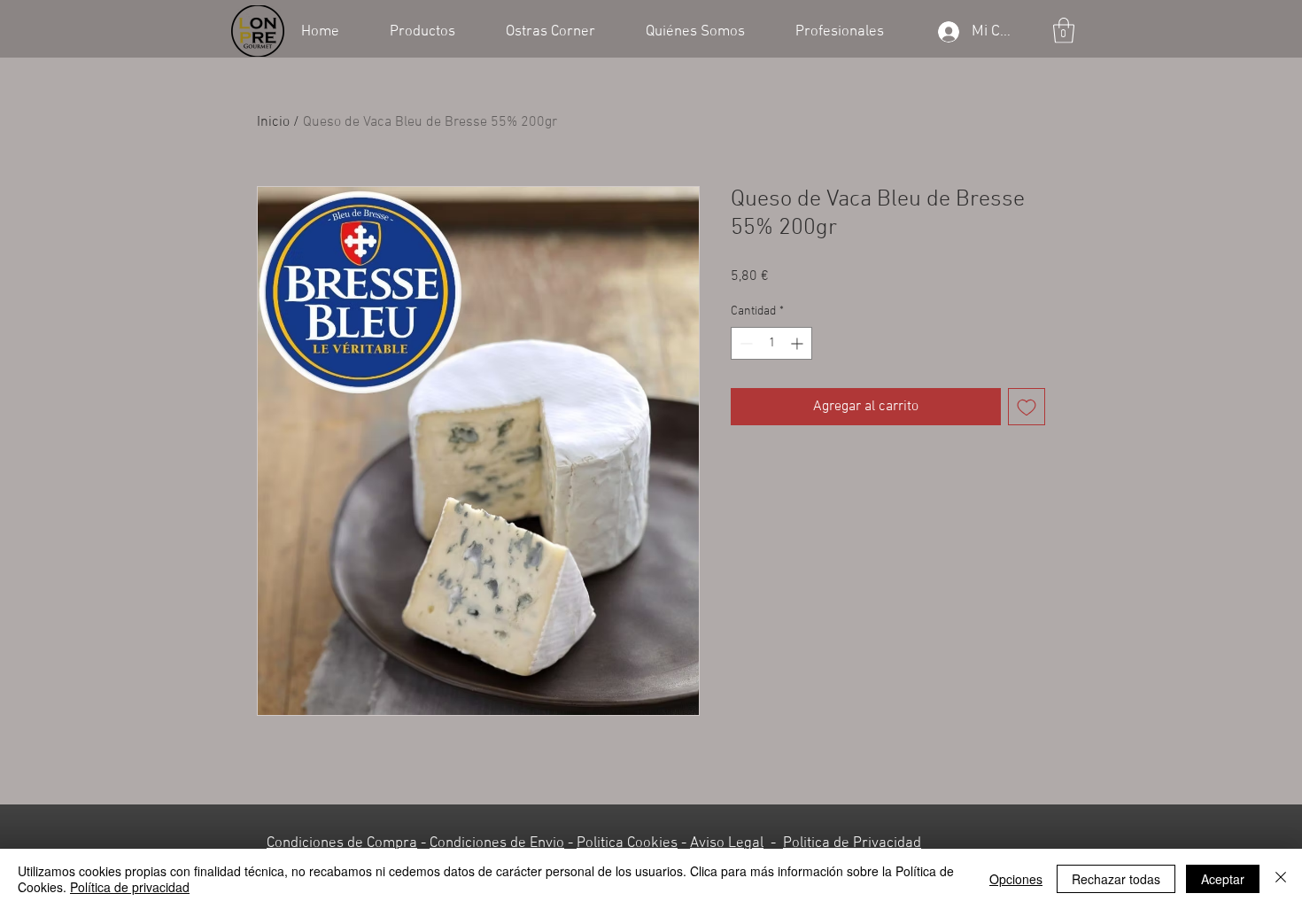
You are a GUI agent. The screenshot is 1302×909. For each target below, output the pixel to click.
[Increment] (798, 343)
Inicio (273, 122)
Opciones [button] (1015, 879)
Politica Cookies (627, 843)
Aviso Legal (726, 843)
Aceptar (1222, 879)
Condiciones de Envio (497, 843)
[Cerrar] (1280, 879)
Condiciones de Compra (342, 843)
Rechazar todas (1116, 879)
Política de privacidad (130, 887)
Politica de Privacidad (852, 843)
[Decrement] (744, 343)
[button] (434, 30)
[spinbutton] (771, 343)
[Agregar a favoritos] (1026, 406)
